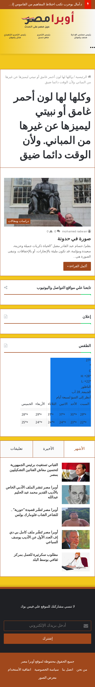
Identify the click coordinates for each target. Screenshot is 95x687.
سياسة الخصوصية (46, 669)
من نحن (82, 669)
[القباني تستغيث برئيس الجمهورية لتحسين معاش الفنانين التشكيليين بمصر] (76, 472)
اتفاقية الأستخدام (19, 669)
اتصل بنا (67, 669)
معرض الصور (47, 677)
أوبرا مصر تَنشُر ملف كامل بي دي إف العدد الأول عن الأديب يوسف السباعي (33, 537)
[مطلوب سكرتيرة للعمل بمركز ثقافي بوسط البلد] (76, 562)
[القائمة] (92, 47)
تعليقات (16, 449)
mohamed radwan (74, 231)
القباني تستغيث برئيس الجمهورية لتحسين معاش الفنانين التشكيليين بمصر (34, 470)
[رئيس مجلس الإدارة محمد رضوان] (47, 25)
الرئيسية (81, 77)
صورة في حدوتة (74, 238)
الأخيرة (48, 449)
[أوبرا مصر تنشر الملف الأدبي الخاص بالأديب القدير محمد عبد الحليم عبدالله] (76, 494)
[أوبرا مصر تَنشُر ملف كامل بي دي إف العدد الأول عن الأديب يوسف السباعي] (76, 539)
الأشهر (79, 449)
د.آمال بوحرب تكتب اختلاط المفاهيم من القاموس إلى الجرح (41, 4)
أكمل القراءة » (77, 266)
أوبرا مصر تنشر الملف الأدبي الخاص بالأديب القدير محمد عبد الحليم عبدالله (32, 492)
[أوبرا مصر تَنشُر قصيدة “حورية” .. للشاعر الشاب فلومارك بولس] (76, 517)
